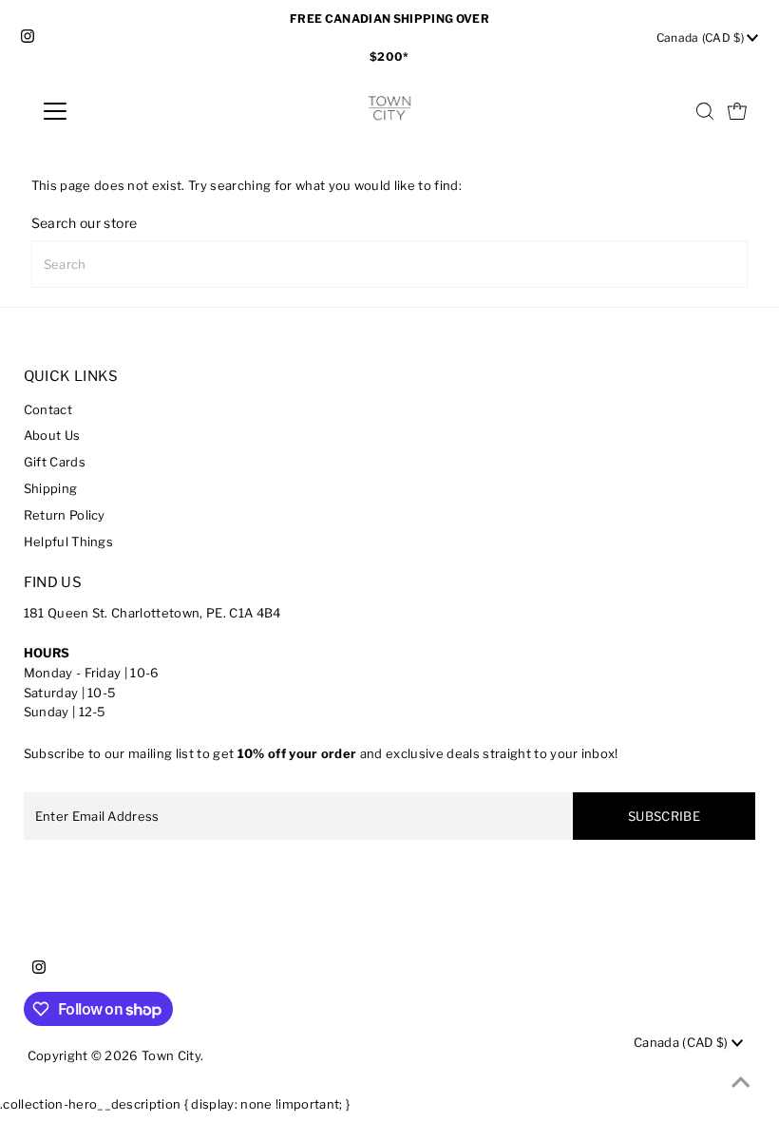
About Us (52, 435)
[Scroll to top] (741, 1083)
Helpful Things (69, 541)
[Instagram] (27, 38)
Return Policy (64, 514)
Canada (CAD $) (702, 37)
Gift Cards (55, 461)
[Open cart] (737, 111)
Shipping (51, 488)
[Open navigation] (116, 111)
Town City (171, 1055)
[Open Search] (704, 111)
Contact (48, 409)
